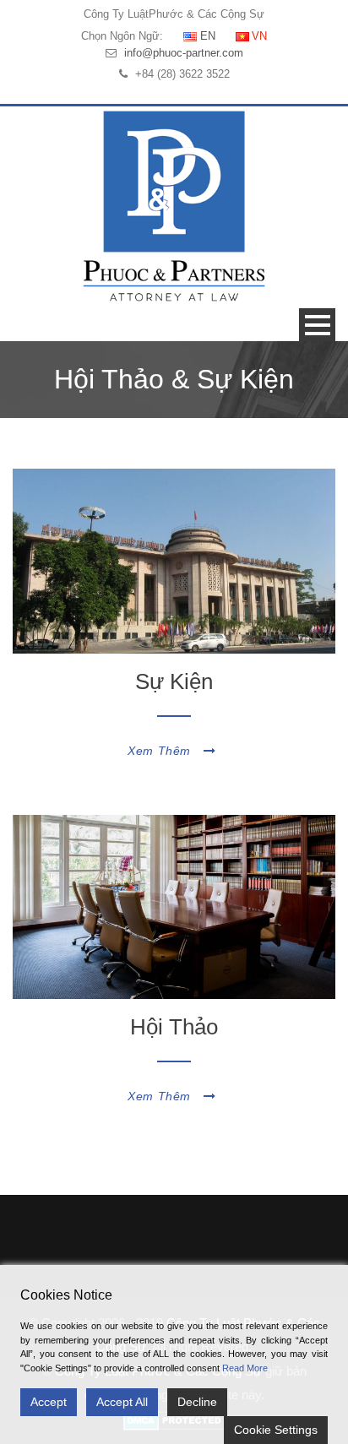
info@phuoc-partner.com (183, 52)
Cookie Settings (276, 1429)
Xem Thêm (159, 750)
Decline (197, 1402)
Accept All (122, 1402)
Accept (48, 1402)
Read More (245, 1368)
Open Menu (317, 324)
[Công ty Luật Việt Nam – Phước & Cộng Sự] (174, 205)
